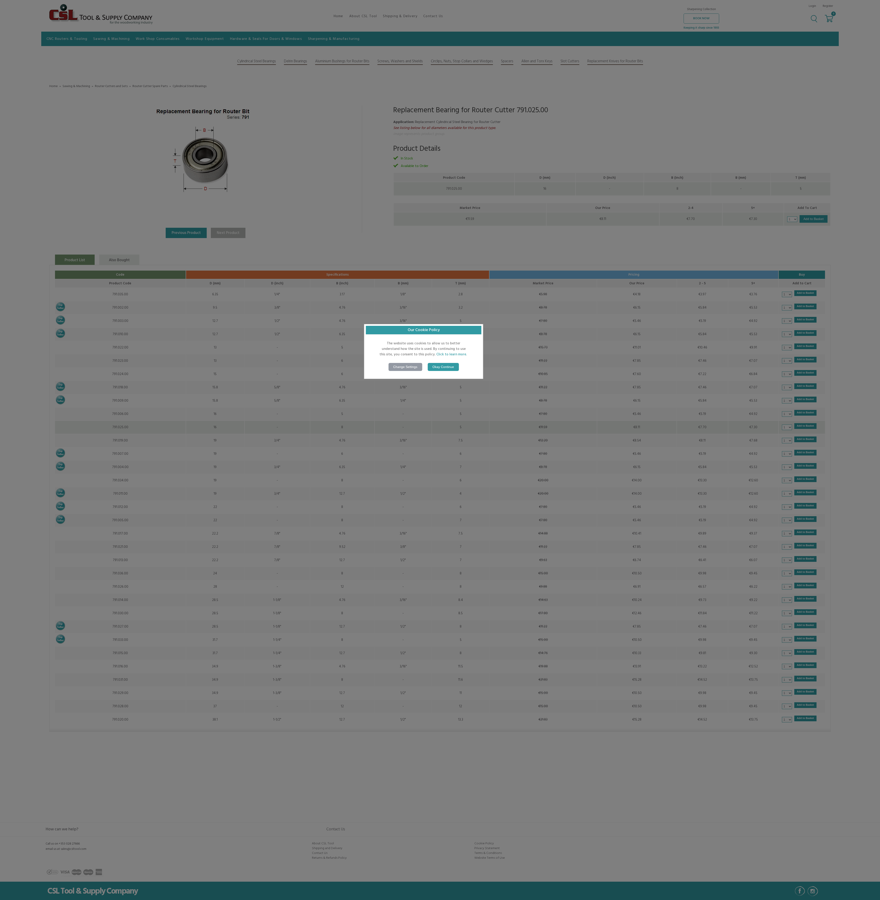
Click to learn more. (451, 354)
